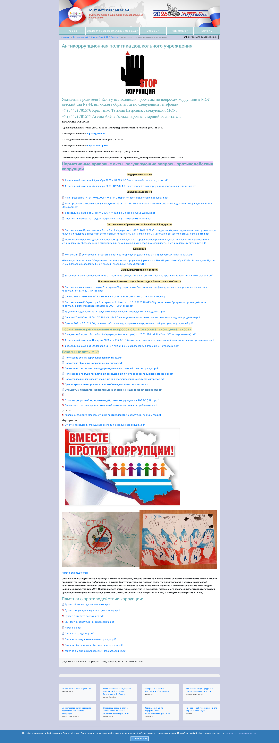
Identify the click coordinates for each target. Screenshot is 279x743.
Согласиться (140, 739)
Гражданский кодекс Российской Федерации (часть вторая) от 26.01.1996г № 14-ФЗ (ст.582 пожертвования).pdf (130, 334)
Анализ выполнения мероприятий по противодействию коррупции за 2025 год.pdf (113, 414)
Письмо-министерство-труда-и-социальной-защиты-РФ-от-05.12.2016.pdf (108, 218)
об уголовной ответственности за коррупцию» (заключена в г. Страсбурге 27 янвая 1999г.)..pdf (137, 254)
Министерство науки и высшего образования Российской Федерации (76, 711)
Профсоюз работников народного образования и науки (201, 709)
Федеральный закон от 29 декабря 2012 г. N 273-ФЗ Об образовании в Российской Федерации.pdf (122, 345)
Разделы (114, 37)
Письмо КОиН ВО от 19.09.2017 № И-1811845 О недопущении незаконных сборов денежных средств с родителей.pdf (132, 317)
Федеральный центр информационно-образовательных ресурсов (157, 711)
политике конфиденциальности (240, 733)
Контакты (206, 30)
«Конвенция (72, 254)
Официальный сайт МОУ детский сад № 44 (90, 37)
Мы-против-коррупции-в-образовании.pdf (89, 621)
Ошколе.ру (65, 37)
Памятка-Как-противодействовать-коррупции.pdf (94, 645)
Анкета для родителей (75, 572)
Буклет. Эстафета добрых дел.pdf (84, 616)
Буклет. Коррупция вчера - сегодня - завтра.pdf (92, 610)
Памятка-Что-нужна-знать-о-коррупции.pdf (90, 639)
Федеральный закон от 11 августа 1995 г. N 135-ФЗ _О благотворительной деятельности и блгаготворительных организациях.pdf (139, 340)
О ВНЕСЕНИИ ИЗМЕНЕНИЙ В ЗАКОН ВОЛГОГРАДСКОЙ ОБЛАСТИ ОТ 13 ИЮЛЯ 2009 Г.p (115, 296)
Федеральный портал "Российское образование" (157, 689)
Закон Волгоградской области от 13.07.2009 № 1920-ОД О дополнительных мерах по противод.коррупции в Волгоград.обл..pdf (139, 275)
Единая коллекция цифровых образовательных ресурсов (199, 689)
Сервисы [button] (152, 30)
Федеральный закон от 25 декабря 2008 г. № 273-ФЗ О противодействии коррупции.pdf (116, 180)
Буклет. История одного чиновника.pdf (87, 604)
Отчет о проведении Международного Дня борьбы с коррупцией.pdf (105, 424)
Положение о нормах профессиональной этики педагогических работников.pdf (111, 405)
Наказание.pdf (73, 627)
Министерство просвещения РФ (76, 688)
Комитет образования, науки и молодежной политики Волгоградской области (117, 691)
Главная (72, 30)
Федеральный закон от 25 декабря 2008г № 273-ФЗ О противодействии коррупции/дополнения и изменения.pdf (130, 186)
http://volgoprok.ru (95, 133)
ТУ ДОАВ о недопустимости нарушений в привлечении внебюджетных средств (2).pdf (115, 311)
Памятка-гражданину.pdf (79, 633)
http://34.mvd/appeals (97, 145)
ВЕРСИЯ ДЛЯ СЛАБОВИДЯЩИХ (202, 37)
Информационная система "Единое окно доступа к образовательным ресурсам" (116, 711)
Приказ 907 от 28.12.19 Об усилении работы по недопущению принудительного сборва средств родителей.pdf (129, 323)
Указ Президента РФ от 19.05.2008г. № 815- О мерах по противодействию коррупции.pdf (116, 197)
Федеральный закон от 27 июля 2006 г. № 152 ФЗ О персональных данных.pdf (110, 212)
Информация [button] (179, 30)
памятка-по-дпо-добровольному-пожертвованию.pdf (95, 650)
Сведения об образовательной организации (112, 30)
